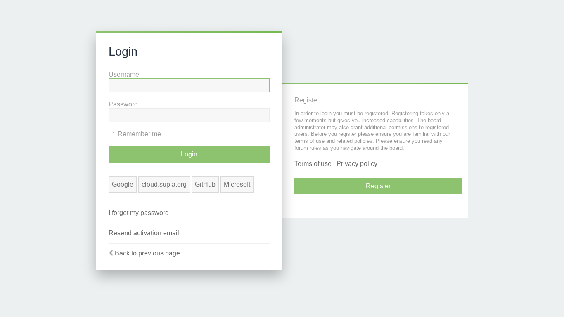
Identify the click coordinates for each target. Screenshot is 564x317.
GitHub (205, 184)
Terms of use (313, 163)
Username (124, 74)
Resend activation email (144, 233)
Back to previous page (147, 253)
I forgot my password (139, 212)
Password (123, 104)
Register (378, 185)
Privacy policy (357, 163)
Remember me (138, 133)
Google (122, 184)
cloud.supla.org (164, 184)
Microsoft (237, 184)
